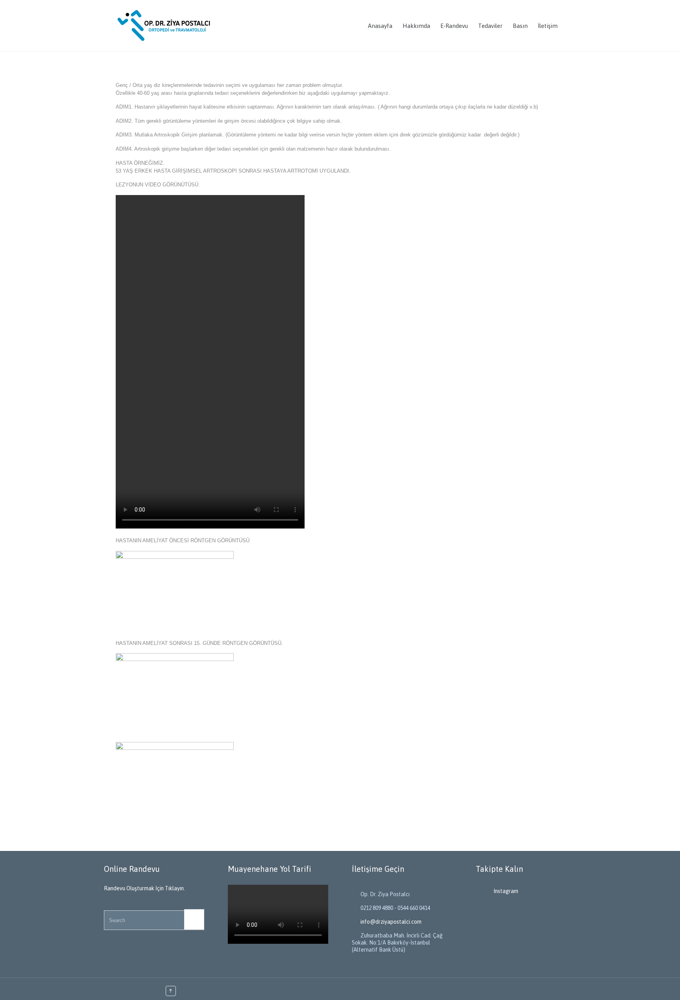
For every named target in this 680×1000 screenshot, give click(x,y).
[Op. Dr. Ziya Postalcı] (165, 25)
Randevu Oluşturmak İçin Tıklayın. (144, 888)
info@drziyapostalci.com (386, 922)
